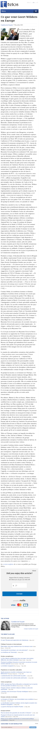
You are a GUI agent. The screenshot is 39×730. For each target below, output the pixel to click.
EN (33, 2)
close (34, 570)
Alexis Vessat (20, 685)
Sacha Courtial (14, 663)
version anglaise (8, 564)
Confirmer (33, 727)
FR (37, 2)
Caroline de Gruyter (7, 25)
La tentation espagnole (7, 666)
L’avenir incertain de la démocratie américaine (14, 678)
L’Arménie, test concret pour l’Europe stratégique (14, 691)
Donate (19, 594)
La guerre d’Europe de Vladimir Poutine (12, 706)
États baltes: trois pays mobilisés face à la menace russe (17, 646)
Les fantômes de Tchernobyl (9, 652)
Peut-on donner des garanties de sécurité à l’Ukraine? (16, 713)
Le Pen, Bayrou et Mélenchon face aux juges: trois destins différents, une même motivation (17, 659)
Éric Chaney (17, 666)
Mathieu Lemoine (33, 691)
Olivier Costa (22, 660)
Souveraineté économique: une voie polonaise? (14, 650)
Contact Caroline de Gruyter (31, 628)
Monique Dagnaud (12, 673)
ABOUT (29, 2)
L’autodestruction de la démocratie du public (13, 675)
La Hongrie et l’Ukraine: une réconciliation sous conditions (17, 699)
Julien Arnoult (8, 716)
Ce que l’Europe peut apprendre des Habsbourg (14, 640)
